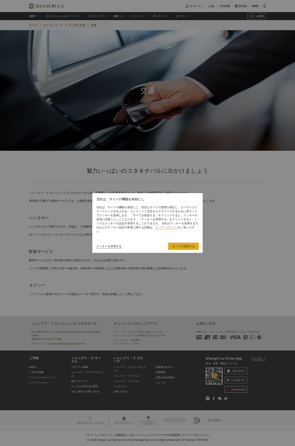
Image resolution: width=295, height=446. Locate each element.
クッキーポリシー (166, 227)
